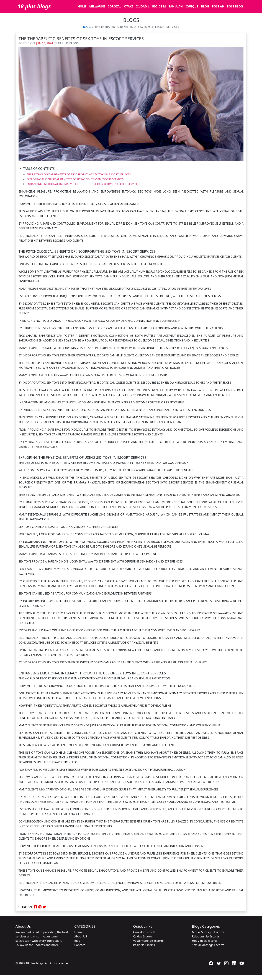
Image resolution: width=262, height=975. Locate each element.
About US (80, 936)
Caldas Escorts (143, 936)
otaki (128, 6)
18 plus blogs (34, 6)
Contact (79, 945)
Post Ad (218, 6)
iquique (192, 6)
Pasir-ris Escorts (144, 945)
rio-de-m (159, 6)
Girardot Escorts (144, 932)
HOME (82, 6)
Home (78, 932)
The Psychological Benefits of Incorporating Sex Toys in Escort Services (79, 174)
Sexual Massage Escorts (208, 945)
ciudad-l (142, 6)
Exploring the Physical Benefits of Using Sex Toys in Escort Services (75, 179)
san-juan (176, 6)
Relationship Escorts (205, 936)
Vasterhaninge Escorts (148, 941)
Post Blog (235, 6)
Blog (205, 6)
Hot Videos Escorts (204, 941)
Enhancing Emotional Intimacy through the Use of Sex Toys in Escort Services (83, 184)
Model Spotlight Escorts (208, 932)
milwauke (97, 6)
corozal (114, 6)
